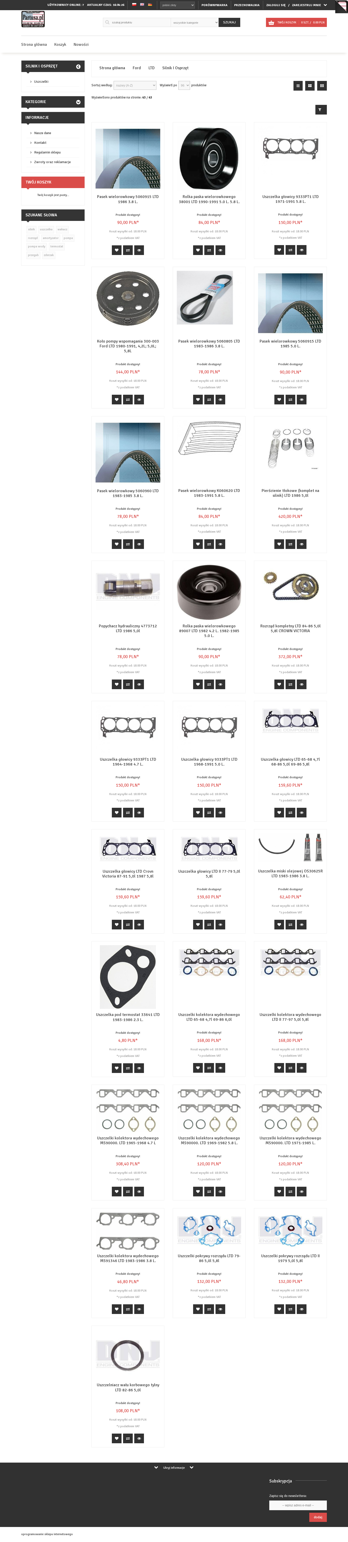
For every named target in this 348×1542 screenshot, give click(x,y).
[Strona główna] (33, 27)
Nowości (81, 44)
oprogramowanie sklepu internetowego (47, 1534)
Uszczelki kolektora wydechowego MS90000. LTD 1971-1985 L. (290, 1140)
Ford (137, 68)
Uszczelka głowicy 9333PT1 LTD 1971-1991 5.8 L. (290, 199)
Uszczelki (41, 81)
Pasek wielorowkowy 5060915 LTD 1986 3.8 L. (128, 199)
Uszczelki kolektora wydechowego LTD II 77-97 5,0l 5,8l (290, 1017)
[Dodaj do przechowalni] (117, 250)
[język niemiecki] (150, 5)
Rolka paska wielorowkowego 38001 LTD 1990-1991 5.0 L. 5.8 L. (209, 199)
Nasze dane (42, 133)
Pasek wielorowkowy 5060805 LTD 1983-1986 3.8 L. (209, 344)
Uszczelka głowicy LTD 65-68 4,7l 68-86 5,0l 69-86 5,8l (290, 762)
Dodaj (318, 1517)
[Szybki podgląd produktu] (139, 250)
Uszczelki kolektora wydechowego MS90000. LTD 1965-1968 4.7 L (128, 1140)
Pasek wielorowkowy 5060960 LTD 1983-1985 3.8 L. (128, 493)
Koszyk (60, 44)
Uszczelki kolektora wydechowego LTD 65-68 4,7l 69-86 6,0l (209, 1017)
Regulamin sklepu (47, 152)
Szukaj (229, 22)
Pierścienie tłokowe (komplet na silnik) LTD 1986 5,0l (290, 493)
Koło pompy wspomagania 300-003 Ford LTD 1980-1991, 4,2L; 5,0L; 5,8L (128, 346)
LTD (152, 68)
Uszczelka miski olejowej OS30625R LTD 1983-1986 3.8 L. (290, 874)
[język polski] (134, 5)
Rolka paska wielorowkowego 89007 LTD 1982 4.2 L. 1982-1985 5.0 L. (209, 631)
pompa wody (36, 246)
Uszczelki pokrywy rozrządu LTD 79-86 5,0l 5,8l (209, 1258)
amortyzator (51, 238)
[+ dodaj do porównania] (128, 250)
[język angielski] (142, 5)
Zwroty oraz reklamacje (52, 162)
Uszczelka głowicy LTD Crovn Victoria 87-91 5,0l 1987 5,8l (128, 874)
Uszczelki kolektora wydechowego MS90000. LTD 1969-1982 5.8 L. (209, 1140)
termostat (56, 246)
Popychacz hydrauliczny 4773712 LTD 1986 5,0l (128, 628)
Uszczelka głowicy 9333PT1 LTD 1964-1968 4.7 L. (128, 762)
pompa (68, 238)
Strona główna (34, 44)
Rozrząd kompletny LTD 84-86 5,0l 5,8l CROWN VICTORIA (290, 628)
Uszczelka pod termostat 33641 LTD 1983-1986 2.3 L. (128, 1017)
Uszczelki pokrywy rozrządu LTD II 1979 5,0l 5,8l (290, 1258)
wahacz (62, 229)
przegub (33, 255)
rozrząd (33, 238)
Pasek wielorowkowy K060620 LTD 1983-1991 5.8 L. (209, 493)
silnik (31, 229)
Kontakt (40, 142)
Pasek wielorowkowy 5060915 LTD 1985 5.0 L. (290, 344)
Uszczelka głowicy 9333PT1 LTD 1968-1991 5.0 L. (209, 762)
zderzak (49, 255)
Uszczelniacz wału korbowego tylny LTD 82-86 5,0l (128, 1387)
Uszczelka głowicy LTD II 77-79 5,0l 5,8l (209, 874)
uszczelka (46, 229)
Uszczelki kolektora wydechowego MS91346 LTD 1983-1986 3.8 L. (128, 1258)
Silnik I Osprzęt (41, 66)
